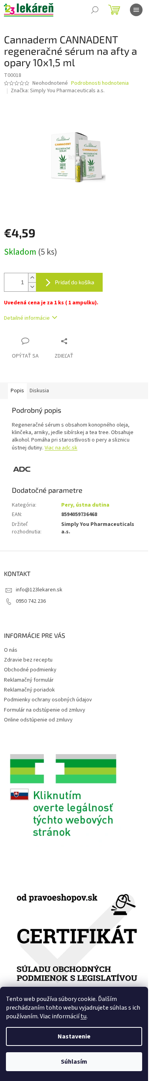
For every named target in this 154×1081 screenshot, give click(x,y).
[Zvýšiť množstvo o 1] (32, 277)
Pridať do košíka (74, 282)
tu (83, 1016)
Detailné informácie (27, 318)
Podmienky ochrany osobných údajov (48, 700)
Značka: (58, 91)
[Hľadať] (95, 10)
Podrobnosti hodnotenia (100, 83)
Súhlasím (74, 1061)
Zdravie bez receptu (28, 660)
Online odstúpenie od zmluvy (38, 720)
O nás (10, 650)
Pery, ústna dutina (85, 505)
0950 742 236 (31, 601)
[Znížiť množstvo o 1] (32, 286)
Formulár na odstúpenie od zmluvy (44, 710)
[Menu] (136, 10)
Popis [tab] (17, 391)
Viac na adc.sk (61, 448)
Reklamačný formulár (29, 680)
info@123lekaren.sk (39, 590)
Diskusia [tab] (39, 391)
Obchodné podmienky (30, 670)
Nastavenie (74, 1036)
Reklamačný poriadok (29, 690)
